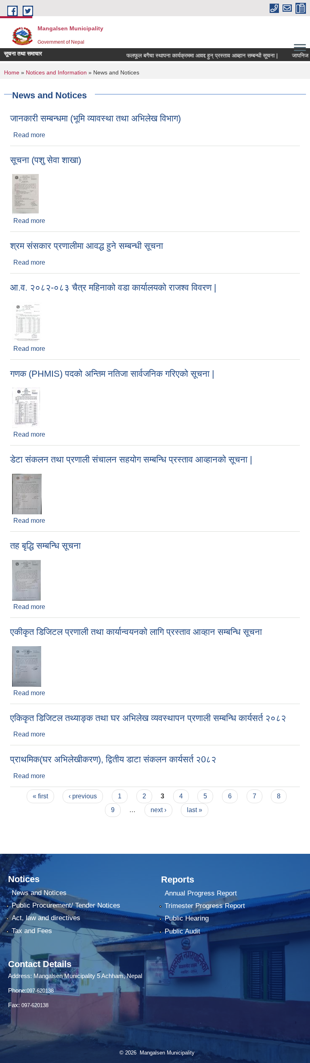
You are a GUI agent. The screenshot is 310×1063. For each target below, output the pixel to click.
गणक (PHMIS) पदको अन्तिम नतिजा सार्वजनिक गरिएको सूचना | (112, 374)
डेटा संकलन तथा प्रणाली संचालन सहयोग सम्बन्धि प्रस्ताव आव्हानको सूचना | (131, 459)
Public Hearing (187, 918)
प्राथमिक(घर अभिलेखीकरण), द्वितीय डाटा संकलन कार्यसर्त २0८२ (113, 759)
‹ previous (83, 796)
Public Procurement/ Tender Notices (66, 905)
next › (158, 809)
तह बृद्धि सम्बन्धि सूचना (45, 546)
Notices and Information (56, 72)
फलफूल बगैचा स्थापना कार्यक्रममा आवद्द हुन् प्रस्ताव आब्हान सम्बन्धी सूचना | (193, 55)
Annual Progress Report (201, 893)
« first (40, 796)
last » (194, 809)
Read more (29, 135)
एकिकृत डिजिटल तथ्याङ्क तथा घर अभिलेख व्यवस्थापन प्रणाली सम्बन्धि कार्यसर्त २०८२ (148, 718)
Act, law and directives (46, 918)
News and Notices (39, 893)
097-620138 (40, 991)
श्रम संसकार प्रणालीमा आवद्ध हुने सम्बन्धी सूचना (86, 246)
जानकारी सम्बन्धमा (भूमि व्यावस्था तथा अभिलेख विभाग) (95, 118)
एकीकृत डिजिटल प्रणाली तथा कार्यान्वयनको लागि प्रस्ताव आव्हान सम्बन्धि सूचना (136, 632)
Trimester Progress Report (205, 906)
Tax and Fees (32, 931)
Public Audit (182, 931)
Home (11, 72)
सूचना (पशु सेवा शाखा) (45, 160)
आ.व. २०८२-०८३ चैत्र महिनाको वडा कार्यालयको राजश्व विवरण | (113, 287)
